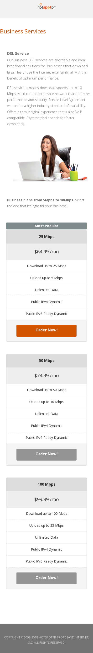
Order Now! (47, 330)
